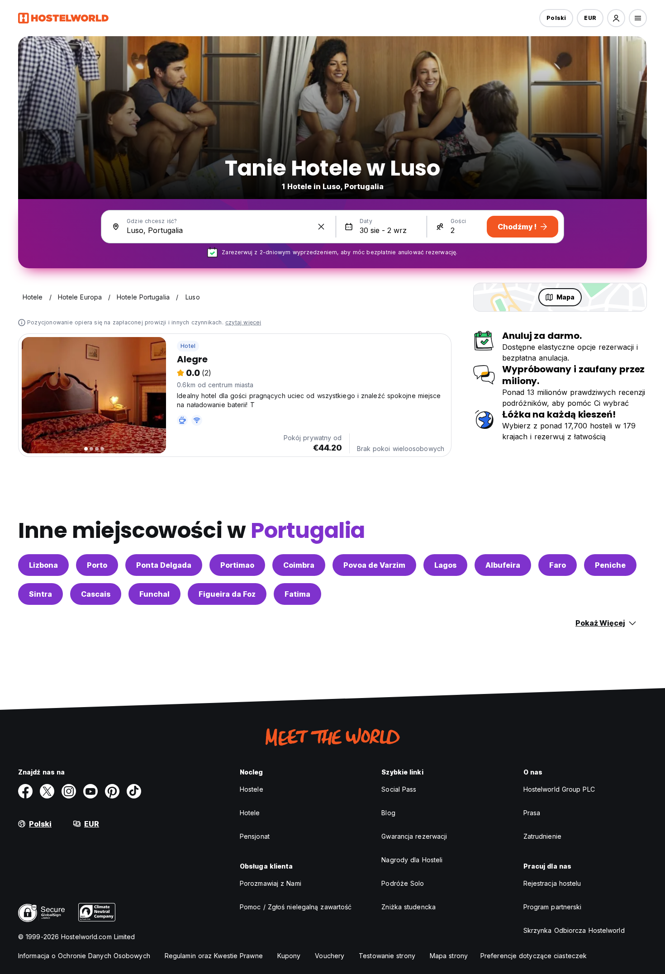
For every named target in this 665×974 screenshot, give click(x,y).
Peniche (610, 565)
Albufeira (502, 565)
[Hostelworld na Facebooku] (25, 791)
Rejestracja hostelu (552, 883)
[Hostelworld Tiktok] (134, 791)
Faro (557, 565)
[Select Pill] (616, 18)
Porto (97, 565)
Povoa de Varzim (374, 565)
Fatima (297, 594)
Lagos (445, 565)
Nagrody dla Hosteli (411, 860)
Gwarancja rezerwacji (414, 836)
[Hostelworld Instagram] (69, 791)
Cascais (95, 594)
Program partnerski (552, 907)
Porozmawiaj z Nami (270, 883)
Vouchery (329, 956)
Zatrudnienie (542, 836)
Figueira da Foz (227, 594)
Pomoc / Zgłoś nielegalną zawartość (296, 907)
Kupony (289, 956)
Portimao (237, 565)
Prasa (532, 813)
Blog (388, 813)
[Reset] (321, 227)
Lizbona (43, 565)
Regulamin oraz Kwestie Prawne (214, 956)
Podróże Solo (402, 883)
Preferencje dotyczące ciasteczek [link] (533, 956)
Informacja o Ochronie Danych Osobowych (84, 956)
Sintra (40, 594)
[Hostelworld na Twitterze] (47, 791)
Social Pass (398, 789)
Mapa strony (449, 956)
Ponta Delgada (163, 565)
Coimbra (298, 565)
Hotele (250, 813)
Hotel (187, 345)
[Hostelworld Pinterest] (112, 791)
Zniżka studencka (408, 907)
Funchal (154, 594)
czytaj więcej (243, 322)
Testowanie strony (387, 956)
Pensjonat (255, 836)
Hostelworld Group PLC (559, 789)
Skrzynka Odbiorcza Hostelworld (574, 930)
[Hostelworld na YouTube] (90, 791)
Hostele (251, 789)
